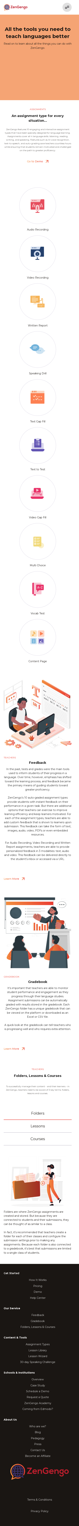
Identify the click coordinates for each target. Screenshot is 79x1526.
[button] (66, 7)
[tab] (38, 1113)
